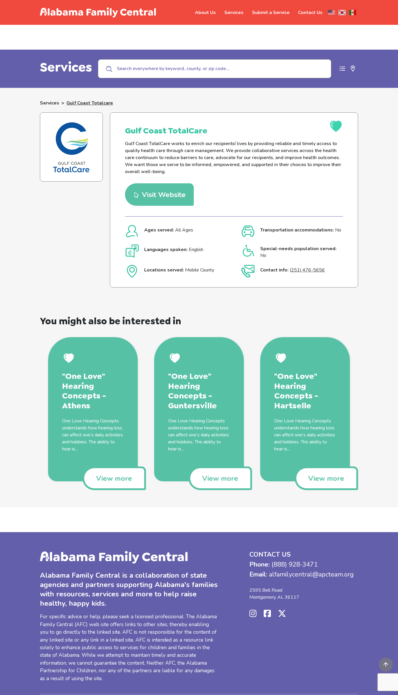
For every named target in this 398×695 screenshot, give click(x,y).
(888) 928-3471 (295, 564)
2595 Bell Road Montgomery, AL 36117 (274, 593)
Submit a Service (271, 12)
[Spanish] (353, 12)
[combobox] (214, 68)
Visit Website (163, 194)
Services (234, 12)
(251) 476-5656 (307, 270)
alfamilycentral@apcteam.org (311, 574)
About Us (205, 12)
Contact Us (310, 12)
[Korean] (342, 12)
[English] (332, 12)
